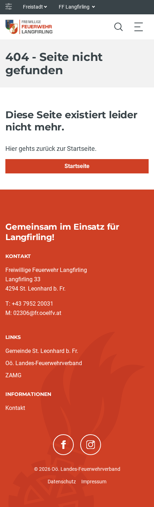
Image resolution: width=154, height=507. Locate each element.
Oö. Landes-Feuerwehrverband (43, 363)
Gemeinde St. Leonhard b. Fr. (41, 351)
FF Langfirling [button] (75, 7)
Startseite (77, 166)
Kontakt (15, 408)
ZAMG (13, 375)
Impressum (93, 481)
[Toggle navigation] (139, 26)
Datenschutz (62, 481)
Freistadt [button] (33, 7)
